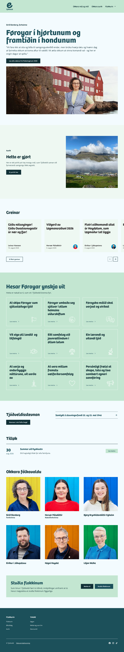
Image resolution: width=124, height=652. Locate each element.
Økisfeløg (9, 625)
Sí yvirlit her (13, 172)
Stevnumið (33, 629)
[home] (9, 6)
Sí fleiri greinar (14, 259)
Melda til (87, 586)
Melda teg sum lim (36, 625)
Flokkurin (9, 622)
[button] (111, 6)
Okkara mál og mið (81, 6)
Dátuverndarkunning (23, 643)
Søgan (32, 622)
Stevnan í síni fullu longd (18, 422)
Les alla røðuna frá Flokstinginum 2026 (23, 61)
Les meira (111, 451)
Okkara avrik (97, 6)
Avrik (8, 629)
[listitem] (23, 235)
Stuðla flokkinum (104, 586)
